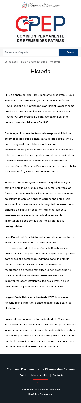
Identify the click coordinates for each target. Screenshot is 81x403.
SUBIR (41, 383)
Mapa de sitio (39, 375)
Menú (70, 52)
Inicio (23, 375)
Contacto (58, 375)
